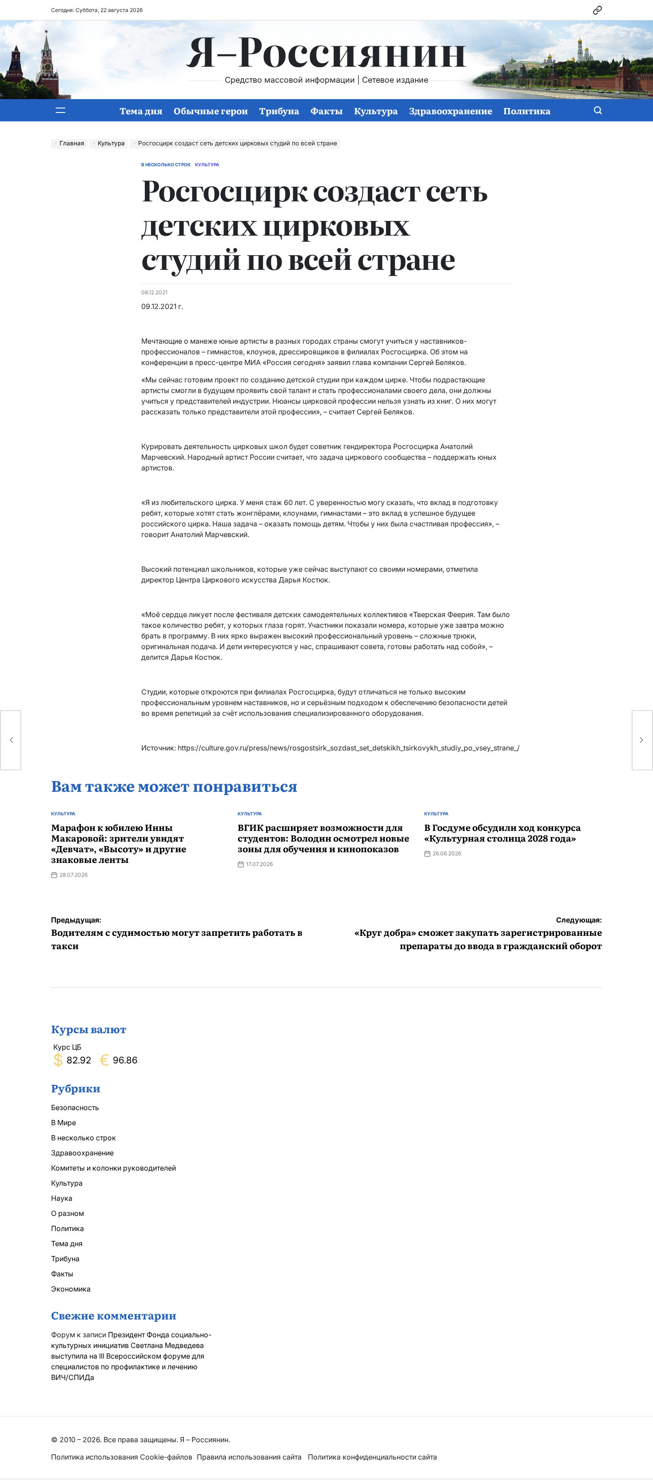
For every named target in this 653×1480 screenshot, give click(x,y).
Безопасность (75, 1107)
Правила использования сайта (250, 1456)
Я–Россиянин (326, 49)
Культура (376, 110)
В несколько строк (166, 164)
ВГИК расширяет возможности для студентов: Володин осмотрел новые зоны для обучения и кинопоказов (323, 837)
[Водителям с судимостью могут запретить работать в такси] (10, 740)
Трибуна (279, 110)
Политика (527, 110)
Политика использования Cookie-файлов (121, 1456)
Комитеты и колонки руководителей (113, 1167)
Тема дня (141, 110)
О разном (67, 1213)
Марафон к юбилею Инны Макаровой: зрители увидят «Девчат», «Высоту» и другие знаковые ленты (118, 843)
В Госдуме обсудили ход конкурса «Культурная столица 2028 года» (502, 832)
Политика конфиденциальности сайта (372, 1456)
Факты (327, 110)
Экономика (71, 1288)
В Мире (63, 1122)
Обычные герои (211, 110)
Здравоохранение (450, 110)
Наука (61, 1198)
